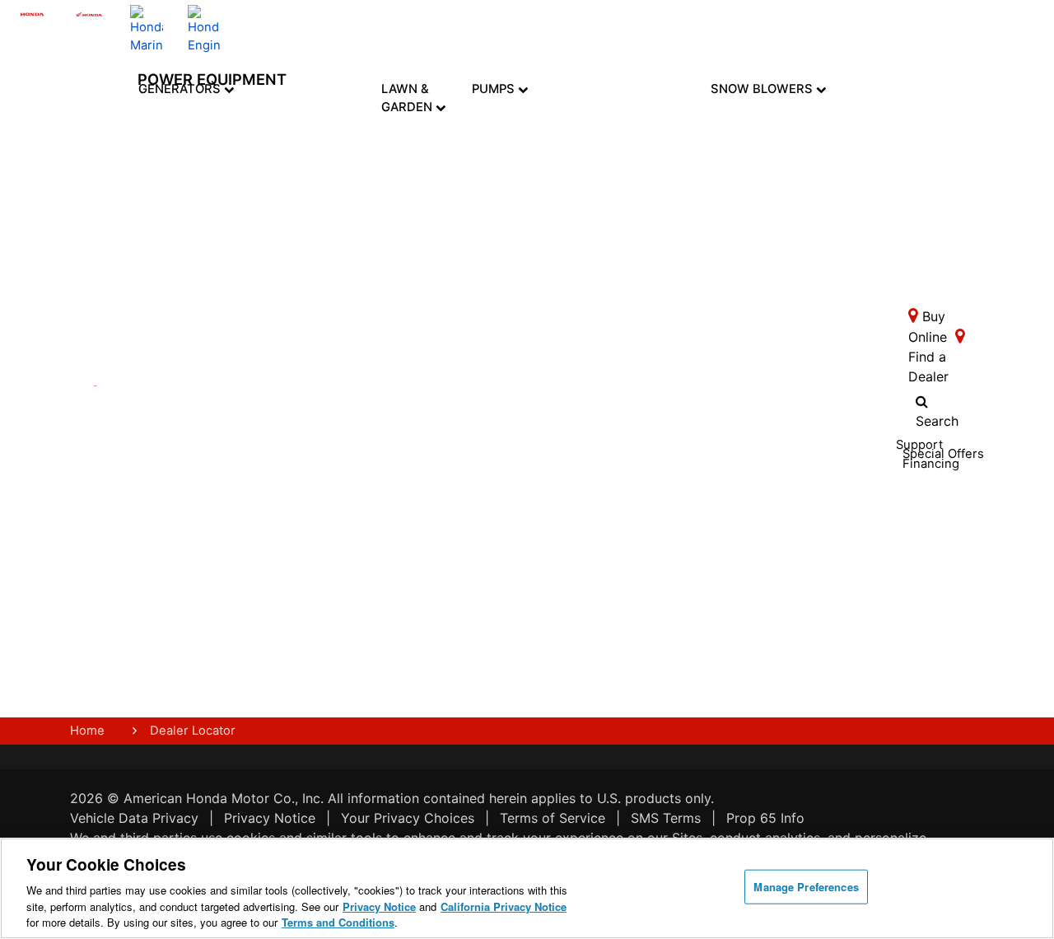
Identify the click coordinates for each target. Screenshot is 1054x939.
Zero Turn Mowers (422, 307)
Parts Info (344, 456)
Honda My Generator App (195, 637)
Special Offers (232, 537)
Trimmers (422, 247)
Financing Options (239, 569)
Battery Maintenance (306, 553)
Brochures (241, 511)
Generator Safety (299, 456)
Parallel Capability (194, 573)
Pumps (495, 89)
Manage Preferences (805, 887)
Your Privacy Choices (407, 818)
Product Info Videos (234, 404)
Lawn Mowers (422, 146)
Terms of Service (552, 818)
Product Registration (362, 424)
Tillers (422, 200)
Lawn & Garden (408, 98)
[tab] (422, 154)
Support (351, 591)
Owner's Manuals (294, 424)
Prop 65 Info (765, 818)
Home (87, 730)
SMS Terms (666, 818)
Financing (355, 642)
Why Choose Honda (523, 467)
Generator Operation (299, 488)
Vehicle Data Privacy (134, 818)
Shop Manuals (352, 488)
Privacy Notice (269, 818)
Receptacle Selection (301, 585)
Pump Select (519, 679)
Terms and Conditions (338, 922)
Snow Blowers (763, 89)
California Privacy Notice (504, 906)
